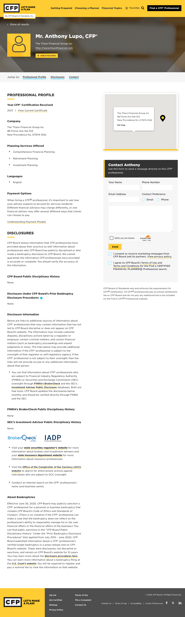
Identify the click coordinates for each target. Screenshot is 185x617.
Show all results (19, 24)
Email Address (117, 194)
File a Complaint (83, 600)
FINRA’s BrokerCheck (47, 383)
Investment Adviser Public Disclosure (34, 387)
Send (115, 246)
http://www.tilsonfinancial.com (54, 48)
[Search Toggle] (142, 8)
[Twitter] (173, 603)
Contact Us (106, 603)
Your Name (115, 182)
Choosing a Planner (87, 8)
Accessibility (136, 603)
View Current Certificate (32, 110)
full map (121, 125)
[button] (162, 118)
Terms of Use (149, 262)
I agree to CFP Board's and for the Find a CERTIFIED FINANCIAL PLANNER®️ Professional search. (141, 266)
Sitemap (53, 605)
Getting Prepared (61, 8)
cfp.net (52, 595)
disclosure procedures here (61, 556)
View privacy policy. (159, 256)
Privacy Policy (56, 610)
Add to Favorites (48, 56)
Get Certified (55, 600)
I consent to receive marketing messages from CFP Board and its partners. (142, 255)
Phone (165, 199)
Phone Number (151, 182)
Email (150, 199)
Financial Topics (112, 8)
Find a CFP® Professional (164, 8)
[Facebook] (166, 603)
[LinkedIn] (180, 603)
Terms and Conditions (126, 266)
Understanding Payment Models (26, 221)
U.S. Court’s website (24, 563)
